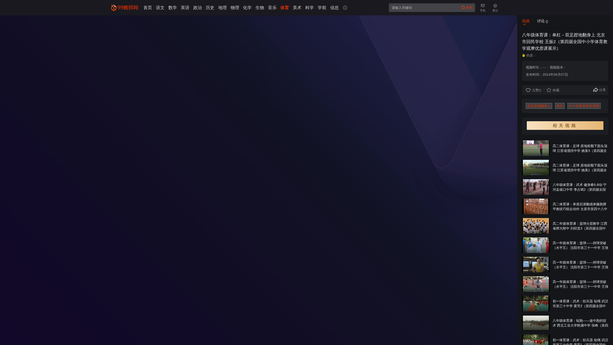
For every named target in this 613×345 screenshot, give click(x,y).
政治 (197, 7)
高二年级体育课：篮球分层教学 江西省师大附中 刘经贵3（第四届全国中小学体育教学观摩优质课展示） (580, 228)
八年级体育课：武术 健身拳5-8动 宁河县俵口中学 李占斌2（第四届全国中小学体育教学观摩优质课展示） (580, 189)
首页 (147, 7)
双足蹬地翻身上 (539, 106)
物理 (235, 7)
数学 (172, 7)
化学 (247, 7)
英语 (185, 7)
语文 (160, 7)
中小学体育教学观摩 (584, 106)
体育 (284, 7)
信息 (334, 7)
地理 (222, 7)
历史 (210, 7)
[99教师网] (124, 7)
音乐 (272, 7)
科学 (309, 7)
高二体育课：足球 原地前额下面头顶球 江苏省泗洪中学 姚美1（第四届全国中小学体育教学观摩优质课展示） (580, 170)
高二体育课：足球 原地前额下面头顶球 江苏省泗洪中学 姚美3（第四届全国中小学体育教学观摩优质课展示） (580, 150)
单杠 (559, 106)
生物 (259, 7)
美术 (297, 7)
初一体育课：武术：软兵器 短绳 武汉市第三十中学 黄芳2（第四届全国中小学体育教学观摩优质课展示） (580, 306)
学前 (322, 7)
